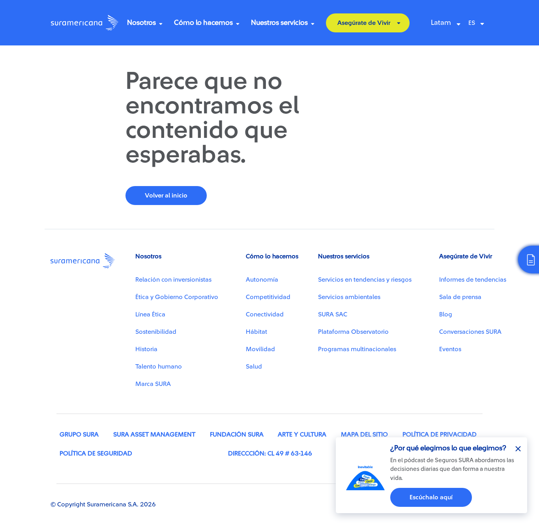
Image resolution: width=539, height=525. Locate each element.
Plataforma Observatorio (353, 332)
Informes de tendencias (472, 280)
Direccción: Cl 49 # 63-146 (270, 453)
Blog (445, 314)
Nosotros (141, 22)
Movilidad (260, 349)
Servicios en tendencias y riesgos (365, 280)
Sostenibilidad (155, 332)
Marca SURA (153, 384)
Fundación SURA (237, 434)
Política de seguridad (96, 453)
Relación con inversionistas (173, 280)
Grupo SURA (79, 434)
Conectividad (265, 314)
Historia (146, 349)
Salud (254, 366)
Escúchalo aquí (431, 497)
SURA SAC (332, 314)
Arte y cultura (302, 434)
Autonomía (262, 280)
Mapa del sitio (364, 434)
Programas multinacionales (357, 349)
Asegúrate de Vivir (363, 23)
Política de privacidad (439, 434)
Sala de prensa (460, 297)
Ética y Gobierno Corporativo (176, 297)
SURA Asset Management (154, 434)
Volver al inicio (166, 195)
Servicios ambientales (349, 297)
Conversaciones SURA (470, 332)
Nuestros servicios (279, 22)
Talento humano (158, 366)
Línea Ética (150, 314)
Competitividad (268, 297)
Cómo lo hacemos (203, 22)
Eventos (450, 349)
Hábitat (256, 332)
